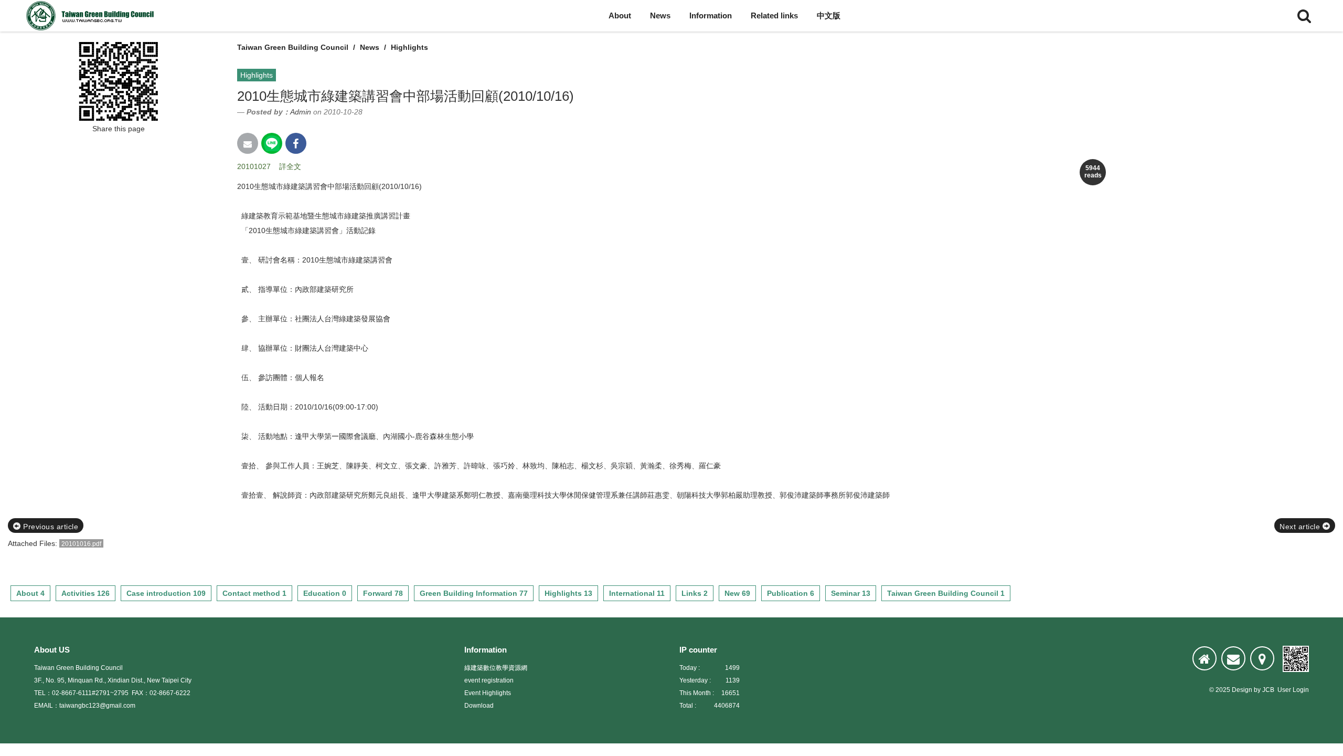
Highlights (409, 47)
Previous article (50, 526)
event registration (489, 680)
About (620, 15)
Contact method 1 (254, 593)
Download (479, 705)
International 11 (637, 593)
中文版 (828, 15)
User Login (1293, 690)
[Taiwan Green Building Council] (91, 16)
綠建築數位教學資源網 (495, 667)
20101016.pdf (81, 544)
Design (1242, 690)
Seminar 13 (850, 593)
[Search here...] (1304, 16)
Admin (300, 112)
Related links (774, 15)
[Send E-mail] (247, 143)
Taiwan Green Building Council (292, 47)
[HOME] (1204, 658)
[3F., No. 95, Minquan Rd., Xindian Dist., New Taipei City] (1262, 658)
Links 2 (694, 593)
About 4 (30, 593)
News (660, 15)
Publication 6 (790, 593)
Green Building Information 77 (474, 593)
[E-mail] (1233, 658)
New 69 (737, 593)
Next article (1301, 526)
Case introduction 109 (166, 593)
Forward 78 (383, 593)
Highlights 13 (568, 593)
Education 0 (324, 593)
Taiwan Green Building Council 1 (946, 593)
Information (710, 15)
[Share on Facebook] (295, 143)
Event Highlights (487, 693)
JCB (1268, 690)
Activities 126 (85, 593)
